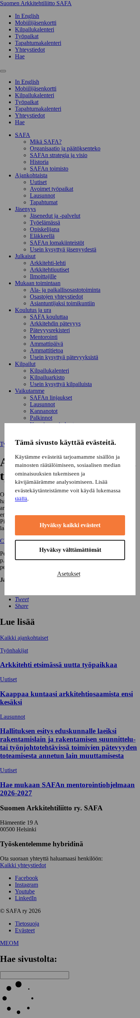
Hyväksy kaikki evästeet (70, 525)
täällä (21, 499)
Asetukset (68, 574)
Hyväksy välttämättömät (70, 550)
